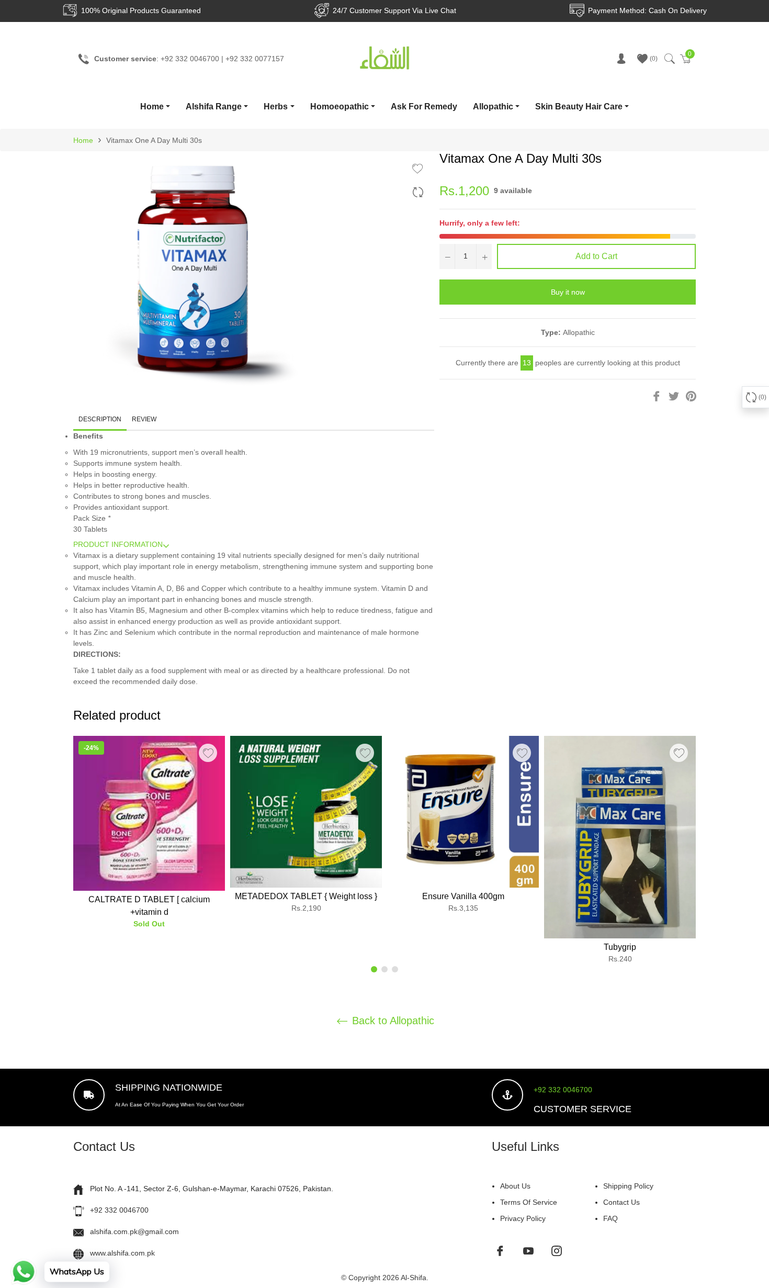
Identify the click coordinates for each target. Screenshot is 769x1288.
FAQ (610, 1218)
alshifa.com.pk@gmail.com (134, 1231)
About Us (515, 1186)
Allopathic (493, 106)
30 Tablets (90, 529)
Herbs (276, 106)
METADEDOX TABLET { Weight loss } (306, 896)
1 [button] (374, 969)
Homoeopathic (339, 106)
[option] (149, 836)
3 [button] (395, 969)
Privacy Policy (523, 1218)
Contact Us (621, 1202)
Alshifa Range (214, 106)
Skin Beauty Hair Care (579, 106)
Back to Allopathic (391, 1020)
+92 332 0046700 (563, 1089)
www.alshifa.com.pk (122, 1253)
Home (152, 106)
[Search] (669, 58)
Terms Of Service (528, 1202)
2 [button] (384, 969)
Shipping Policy (628, 1186)
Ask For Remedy (424, 106)
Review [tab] (145, 419)
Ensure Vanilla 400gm (463, 896)
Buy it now (568, 292)
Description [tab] (99, 419)
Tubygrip (620, 947)
